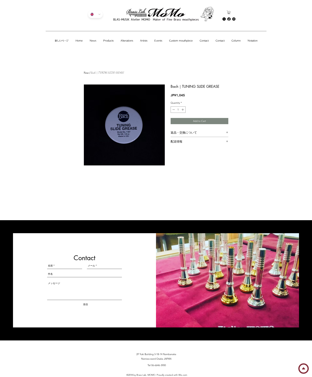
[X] (224, 19)
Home (86, 72)
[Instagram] (233, 19)
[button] (229, 12)
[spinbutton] (178, 110)
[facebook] (229, 19)
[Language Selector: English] (95, 14)
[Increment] (183, 110)
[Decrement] (173, 110)
